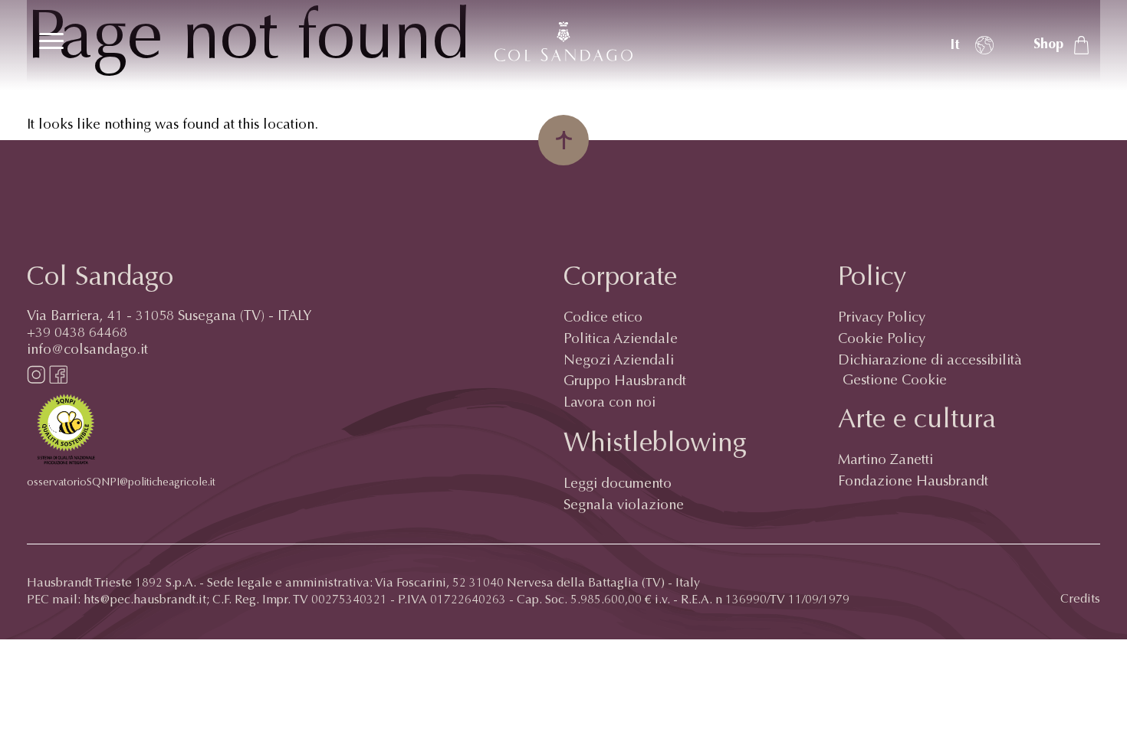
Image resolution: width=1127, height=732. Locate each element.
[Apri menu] (51, 40)
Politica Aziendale (621, 340)
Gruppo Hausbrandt (625, 382)
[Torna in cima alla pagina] (563, 140)
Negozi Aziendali (619, 361)
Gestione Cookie (895, 381)
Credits (1080, 599)
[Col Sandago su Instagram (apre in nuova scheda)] (36, 380)
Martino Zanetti (885, 461)
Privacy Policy (881, 318)
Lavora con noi (610, 403)
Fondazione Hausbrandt (913, 482)
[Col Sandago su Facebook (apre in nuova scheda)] (58, 380)
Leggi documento (618, 485)
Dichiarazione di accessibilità (930, 361)
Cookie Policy (881, 340)
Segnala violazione (624, 506)
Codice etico (603, 318)
